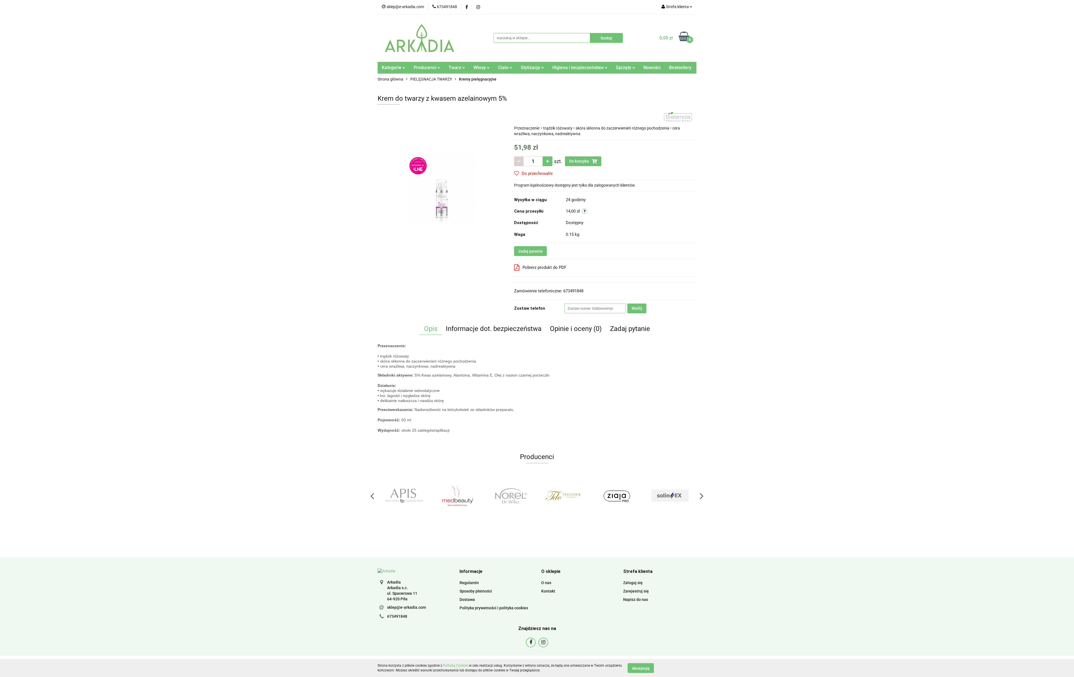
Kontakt (548, 591)
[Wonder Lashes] (669, 496)
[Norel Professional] (457, 496)
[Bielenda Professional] (678, 116)
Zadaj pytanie (530, 251)
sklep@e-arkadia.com (406, 607)
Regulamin (469, 582)
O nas (546, 582)
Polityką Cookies (455, 665)
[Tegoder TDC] (510, 496)
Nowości (652, 67)
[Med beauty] (404, 496)
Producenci (425, 67)
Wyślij (637, 308)
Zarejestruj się (636, 591)
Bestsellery (680, 67)
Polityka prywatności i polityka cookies (494, 608)
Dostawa (467, 599)
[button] (471, 571)
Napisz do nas (635, 599)
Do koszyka (579, 161)
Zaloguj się (633, 582)
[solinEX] (616, 496)
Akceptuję (641, 668)
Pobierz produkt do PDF (544, 267)
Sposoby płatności (476, 591)
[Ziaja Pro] (563, 496)
